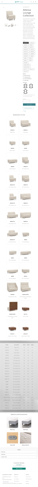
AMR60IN (32, 51)
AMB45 (25, 58)
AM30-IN (31, 47)
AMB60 (30, 58)
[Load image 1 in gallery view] (6, 25)
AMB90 (25, 60)
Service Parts (28, 476)
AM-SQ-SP (26, 71)
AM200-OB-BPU (27, 64)
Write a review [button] (19, 468)
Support (27, 481)
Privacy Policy (16, 481)
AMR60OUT (26, 53)
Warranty (27, 483)
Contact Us (16, 476)
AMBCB (30, 60)
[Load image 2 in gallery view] (9, 25)
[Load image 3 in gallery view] (12, 25)
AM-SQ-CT (32, 69)
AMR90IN (32, 53)
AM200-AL (32, 42)
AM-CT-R (25, 69)
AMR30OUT (26, 49)
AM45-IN (32, 49)
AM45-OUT (26, 51)
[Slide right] (18, 25)
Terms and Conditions (18, 483)
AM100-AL (26, 42)
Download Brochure (28, 108)
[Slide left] (3, 25)
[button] (2, 2)
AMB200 (25, 47)
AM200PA (25, 62)
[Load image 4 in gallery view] (15, 25)
